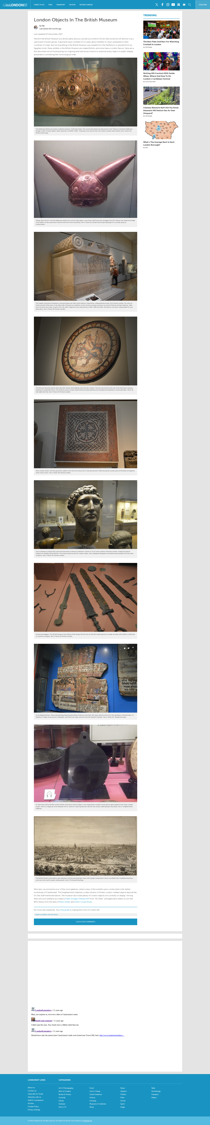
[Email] (184, 4)
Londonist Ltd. (87, 1121)
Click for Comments (85, 922)
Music (92, 1107)
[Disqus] (105, 1036)
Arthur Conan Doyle (83, 902)
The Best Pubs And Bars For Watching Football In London (161, 43)
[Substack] (178, 4)
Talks (153, 1088)
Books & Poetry (65, 1094)
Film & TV (62, 1107)
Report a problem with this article (46, 914)
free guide (64, 910)
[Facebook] (162, 4)
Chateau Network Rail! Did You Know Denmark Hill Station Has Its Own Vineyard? (161, 110)
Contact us (32, 1091)
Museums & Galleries (98, 1104)
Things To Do (39, 4)
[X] (156, 4)
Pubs (50, 4)
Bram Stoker (64, 902)
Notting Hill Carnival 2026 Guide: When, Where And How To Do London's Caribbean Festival (159, 76)
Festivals (62, 1104)
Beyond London (86, 4)
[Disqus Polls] (105, 973)
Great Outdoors (96, 1094)
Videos (154, 1098)
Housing (93, 1101)
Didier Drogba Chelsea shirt (77, 899)
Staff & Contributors (35, 1100)
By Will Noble (147, 47)
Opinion (123, 1091)
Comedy (62, 1098)
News (122, 1088)
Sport (122, 1104)
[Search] (189, 4)
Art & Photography (66, 1088)
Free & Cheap (95, 1091)
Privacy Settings (34, 1110)
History (72, 4)
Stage (122, 1107)
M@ (43, 26)
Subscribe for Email (35, 1094)
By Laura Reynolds (149, 81)
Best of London (65, 1091)
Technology (156, 1091)
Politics (123, 1094)
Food (92, 1088)
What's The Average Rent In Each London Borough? (158, 143)
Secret (123, 1101)
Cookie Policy (33, 1107)
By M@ (145, 147)
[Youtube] (173, 4)
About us (31, 1088)
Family (61, 1101)
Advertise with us (34, 1097)
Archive (31, 1103)
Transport (60, 4)
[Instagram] (167, 4)
